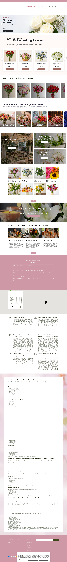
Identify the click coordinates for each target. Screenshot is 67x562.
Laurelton (19, 328)
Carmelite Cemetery (20, 350)
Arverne (20, 319)
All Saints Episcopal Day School (52, 345)
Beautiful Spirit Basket (25, 63)
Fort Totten (15, 325)
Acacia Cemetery (16, 338)
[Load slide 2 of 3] (32, 223)
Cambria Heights (19, 321)
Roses (3, 80)
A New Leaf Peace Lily (37, 181)
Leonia (23, 328)
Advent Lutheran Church (20, 361)
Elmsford (30, 323)
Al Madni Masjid (19, 365)
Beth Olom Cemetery (17, 344)
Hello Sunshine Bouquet (38, 197)
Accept (33, 559)
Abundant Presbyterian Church (19, 360)
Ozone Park (15, 331)
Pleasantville (25, 331)
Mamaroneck (15, 329)
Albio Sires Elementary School (52, 343)
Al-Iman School (44, 341)
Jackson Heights (20, 327)
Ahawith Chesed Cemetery (24, 338)
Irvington (14, 327)
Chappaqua (25, 321)
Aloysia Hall (40, 346)
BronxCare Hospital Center (49, 324)
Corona (19, 322)
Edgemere (23, 323)
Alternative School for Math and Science (50, 346)
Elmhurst (27, 323)
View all (33, 200)
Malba (31, 328)
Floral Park (15, 324)
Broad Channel (29, 320)
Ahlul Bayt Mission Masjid (23, 364)
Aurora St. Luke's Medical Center (44, 321)
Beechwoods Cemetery (21, 343)
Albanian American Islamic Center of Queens (24, 367)
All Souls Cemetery (28, 339)
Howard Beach (29, 326)
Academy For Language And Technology (50, 339)
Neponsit (14, 330)
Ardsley (14, 319)
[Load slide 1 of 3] (31, 223)
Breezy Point (15, 320)
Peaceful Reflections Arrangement (57, 64)
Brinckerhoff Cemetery (28, 347)
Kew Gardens (29, 327)
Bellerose (30, 319)
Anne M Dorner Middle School (49, 347)
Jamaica (25, 327)
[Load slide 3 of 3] (33, 223)
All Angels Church (29, 368)
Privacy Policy (46, 557)
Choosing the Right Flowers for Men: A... (32, 239)
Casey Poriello (27, 350)
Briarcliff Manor (20, 320)
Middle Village (24, 329)
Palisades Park (20, 331)
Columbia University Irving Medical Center (49, 329)
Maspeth (19, 329)
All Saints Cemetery (21, 339)
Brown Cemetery (27, 349)
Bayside (23, 319)
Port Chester (30, 331)
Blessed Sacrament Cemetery (22, 346)
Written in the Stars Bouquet (51, 197)
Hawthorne (22, 326)
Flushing (18, 324)
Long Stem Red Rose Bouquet (9, 64)
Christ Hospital (45, 328)
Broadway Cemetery (16, 348)
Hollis (26, 326)
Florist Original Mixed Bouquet (51, 181)
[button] (31, 12)
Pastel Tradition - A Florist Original (14, 181)
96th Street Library (41, 338)
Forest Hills (23, 324)
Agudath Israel (24, 363)
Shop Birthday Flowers (8, 31)
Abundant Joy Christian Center (26, 359)
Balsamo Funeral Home (19, 341)
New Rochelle (19, 330)
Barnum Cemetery (26, 342)
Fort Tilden (30, 324)
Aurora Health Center (54, 320)
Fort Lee (26, 324)
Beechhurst (27, 319)
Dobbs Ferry (24, 322)
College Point (15, 322)
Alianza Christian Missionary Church (19, 368)
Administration (52, 340)
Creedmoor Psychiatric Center (43, 330)
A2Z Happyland (48, 338)
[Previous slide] (29, 223)
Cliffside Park (30, 321)
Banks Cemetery (27, 341)
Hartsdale (18, 326)
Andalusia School (41, 347)
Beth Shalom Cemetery (25, 344)
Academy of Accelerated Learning (44, 340)
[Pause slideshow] (38, 223)
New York (24, 330)
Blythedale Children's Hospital (49, 322)
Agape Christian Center (26, 362)
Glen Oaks (27, 325)
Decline (43, 559)
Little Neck (27, 328)
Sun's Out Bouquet (24, 197)
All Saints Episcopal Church (27, 369)
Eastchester (19, 323)
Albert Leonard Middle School (47, 342)
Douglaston (29, 322)
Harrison (14, 326)
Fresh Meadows (21, 325)
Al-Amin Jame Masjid (20, 366)
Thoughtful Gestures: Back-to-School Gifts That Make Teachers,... (16, 239)
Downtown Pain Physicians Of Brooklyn (47, 331)
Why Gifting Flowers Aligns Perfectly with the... (49, 239)
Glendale (30, 325)
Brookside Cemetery (20, 349)
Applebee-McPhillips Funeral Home (19, 340)
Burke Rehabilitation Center (50, 326)
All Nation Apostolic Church (18, 369)
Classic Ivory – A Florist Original (13, 197)
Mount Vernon (29, 329)
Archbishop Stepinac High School (47, 349)
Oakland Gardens (29, 330)
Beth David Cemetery (28, 343)
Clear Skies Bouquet (41, 63)
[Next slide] (36, 223)
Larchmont (15, 328)
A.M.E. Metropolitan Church (18, 358)
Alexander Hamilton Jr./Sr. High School (45, 344)
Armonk (17, 319)
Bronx (14, 321)
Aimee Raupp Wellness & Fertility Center (46, 319)
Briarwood (25, 320)
